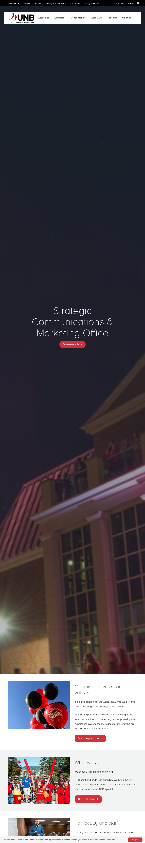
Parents (27, 4)
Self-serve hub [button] (71, 344)
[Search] (138, 3)
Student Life (97, 18)
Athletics (126, 18)
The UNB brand (86, 799)
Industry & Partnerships (55, 4)
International (13, 4)
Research (112, 18)
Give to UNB (118, 4)
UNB (83, 4)
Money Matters (78, 18)
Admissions (59, 18)
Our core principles (88, 738)
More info (110, 839)
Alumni (38, 4)
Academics (43, 18)
